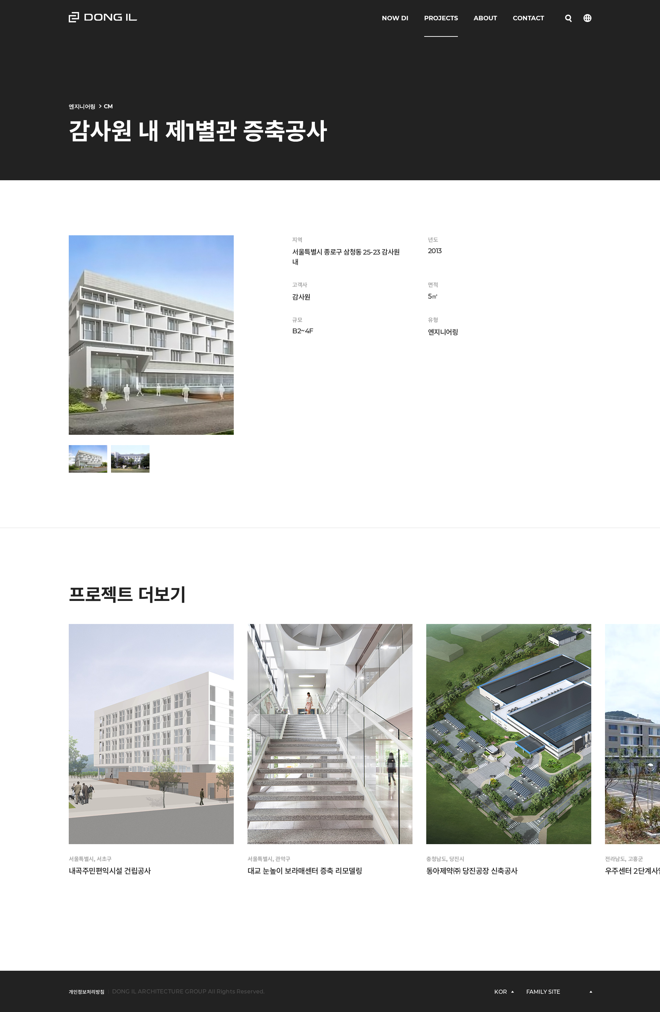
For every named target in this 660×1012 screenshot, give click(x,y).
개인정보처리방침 (86, 992)
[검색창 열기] (568, 18)
